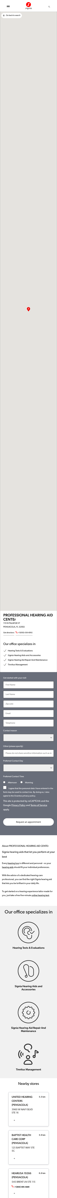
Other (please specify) (13, 746)
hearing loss (13, 863)
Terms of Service (38, 805)
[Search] (49, 6)
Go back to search (13, 15)
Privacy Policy (18, 805)
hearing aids (8, 867)
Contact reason (10, 731)
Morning (29, 783)
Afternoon (12, 783)
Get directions (8, 633)
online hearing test (40, 895)
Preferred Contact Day (13, 761)
